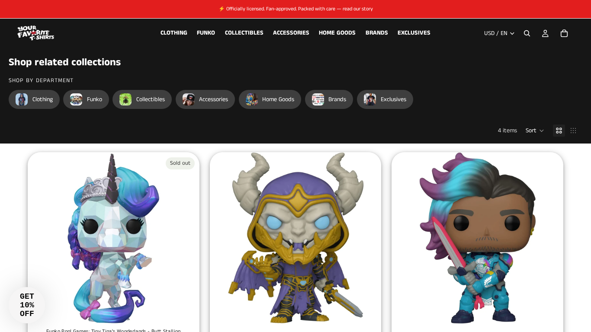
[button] (535, 130)
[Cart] (564, 33)
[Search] (526, 33)
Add (375, 310)
